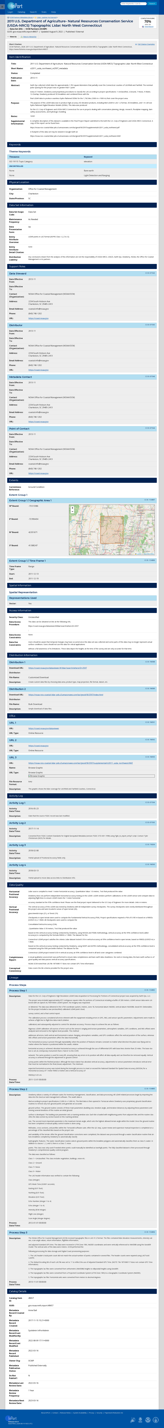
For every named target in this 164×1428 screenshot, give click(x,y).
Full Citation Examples (146, 44)
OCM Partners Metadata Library (21, 17)
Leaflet (138, 554)
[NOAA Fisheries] (140, 1422)
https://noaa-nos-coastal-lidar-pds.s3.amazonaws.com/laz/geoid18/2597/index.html (65, 694)
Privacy (91, 1413)
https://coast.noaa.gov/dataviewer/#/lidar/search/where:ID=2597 (57, 668)
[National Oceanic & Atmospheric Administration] (148, 1422)
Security (99, 1413)
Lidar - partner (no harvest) (47, 17)
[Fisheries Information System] (133, 1422)
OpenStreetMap (149, 554)
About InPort (45, 1413)
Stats (44, 12)
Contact (55, 1413)
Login (10, 12)
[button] (72, 508)
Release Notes (65, 1413)
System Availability (80, 1413)
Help (53, 12)
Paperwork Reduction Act (114, 1413)
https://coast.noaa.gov (38, 318)
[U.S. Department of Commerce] (156, 1422)
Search (33, 12)
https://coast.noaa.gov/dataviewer (43, 728)
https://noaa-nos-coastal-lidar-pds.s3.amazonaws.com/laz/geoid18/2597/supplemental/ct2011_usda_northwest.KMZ (80, 763)
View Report (149, 26)
